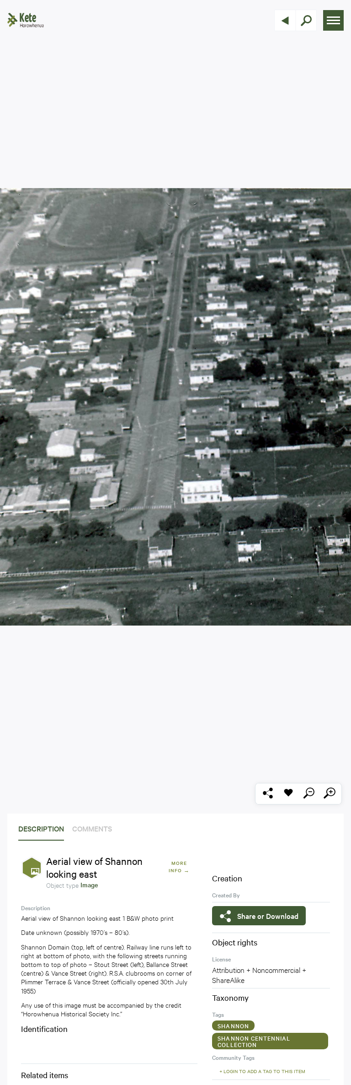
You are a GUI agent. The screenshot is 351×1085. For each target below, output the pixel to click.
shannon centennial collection (254, 1041)
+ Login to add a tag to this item (262, 1071)
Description (41, 828)
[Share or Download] (267, 793)
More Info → (179, 866)
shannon (233, 1025)
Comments (92, 828)
